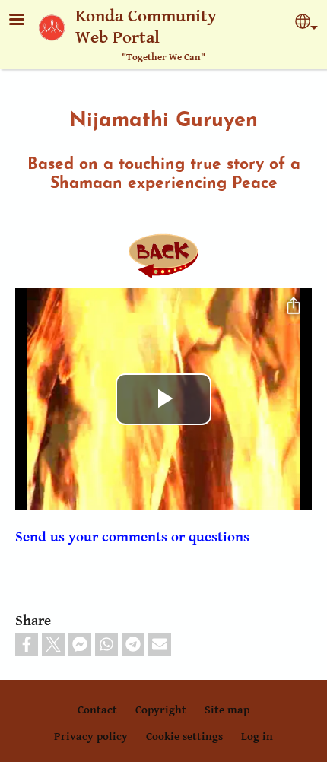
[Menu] (26, 21)
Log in (257, 736)
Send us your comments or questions (132, 537)
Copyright (160, 709)
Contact (97, 709)
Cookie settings (184, 736)
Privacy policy (91, 736)
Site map (227, 709)
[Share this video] (293, 306)
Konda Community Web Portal (146, 27)
